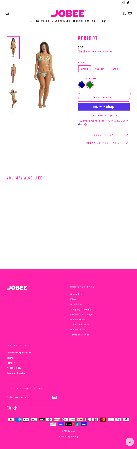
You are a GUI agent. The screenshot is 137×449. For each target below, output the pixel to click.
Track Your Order (79, 324)
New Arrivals (61, 21)
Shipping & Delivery (81, 309)
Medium (99, 68)
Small (84, 68)
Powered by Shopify (68, 436)
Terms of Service (79, 334)
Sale (95, 21)
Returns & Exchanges (82, 314)
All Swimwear (39, 21)
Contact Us (76, 294)
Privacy (11, 362)
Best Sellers (81, 21)
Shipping (82, 50)
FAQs (104, 21)
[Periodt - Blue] (18, 249)
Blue (82, 85)
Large (114, 68)
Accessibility (14, 367)
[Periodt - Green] (23, 249)
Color (87, 78)
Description (104, 134)
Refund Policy (77, 319)
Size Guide (76, 304)
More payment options (104, 115)
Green (90, 85)
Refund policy (77, 329)
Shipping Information (104, 143)
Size (81, 62)
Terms (10, 357)
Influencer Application (19, 352)
